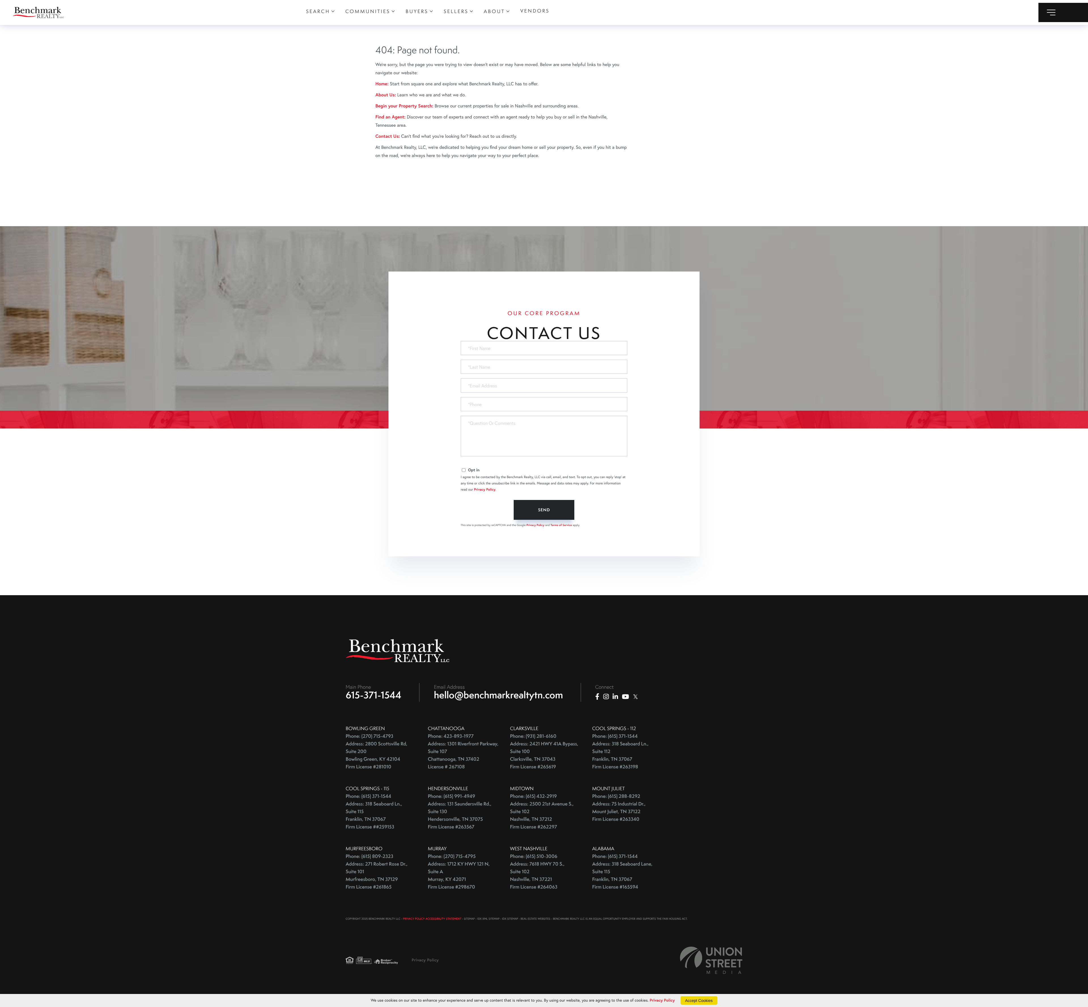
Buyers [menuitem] (417, 11)
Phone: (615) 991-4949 (451, 796)
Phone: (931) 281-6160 (533, 736)
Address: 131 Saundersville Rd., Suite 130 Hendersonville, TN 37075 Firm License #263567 (459, 815)
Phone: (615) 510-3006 (533, 856)
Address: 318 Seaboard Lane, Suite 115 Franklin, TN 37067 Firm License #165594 (622, 875)
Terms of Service (561, 525)
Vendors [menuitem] (534, 11)
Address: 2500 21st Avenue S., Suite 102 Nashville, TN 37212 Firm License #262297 (542, 815)
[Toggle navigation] (1063, 12)
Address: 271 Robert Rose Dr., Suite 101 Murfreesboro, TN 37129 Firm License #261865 (376, 875)
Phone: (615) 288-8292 (616, 796)
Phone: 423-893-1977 (451, 736)
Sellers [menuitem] (456, 11)
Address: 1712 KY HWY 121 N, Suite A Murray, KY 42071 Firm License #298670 (459, 875)
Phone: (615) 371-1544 (615, 736)
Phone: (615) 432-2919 (533, 796)
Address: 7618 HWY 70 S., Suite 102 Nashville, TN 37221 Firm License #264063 (537, 875)
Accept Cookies (699, 1000)
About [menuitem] (494, 11)
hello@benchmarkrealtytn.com (498, 694)
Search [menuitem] (318, 11)
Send (544, 510)
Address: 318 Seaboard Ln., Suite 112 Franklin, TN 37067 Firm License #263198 (620, 755)
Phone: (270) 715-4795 (452, 856)
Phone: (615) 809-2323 (369, 856)
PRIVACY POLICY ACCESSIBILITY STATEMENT (432, 919)
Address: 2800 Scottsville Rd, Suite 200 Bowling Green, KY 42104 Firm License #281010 (376, 755)
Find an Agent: (390, 117)
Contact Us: (387, 136)
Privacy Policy (485, 489)
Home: (381, 84)
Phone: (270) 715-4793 (369, 736)
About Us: (385, 95)
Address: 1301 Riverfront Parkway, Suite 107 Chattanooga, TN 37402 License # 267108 (463, 755)
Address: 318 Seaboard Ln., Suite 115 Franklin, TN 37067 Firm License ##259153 (374, 815)
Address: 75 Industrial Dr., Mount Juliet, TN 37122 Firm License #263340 (619, 811)
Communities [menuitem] (367, 11)
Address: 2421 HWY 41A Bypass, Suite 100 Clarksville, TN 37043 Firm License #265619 (544, 755)
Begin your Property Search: (404, 106)
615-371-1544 (373, 694)
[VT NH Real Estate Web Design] (711, 960)
